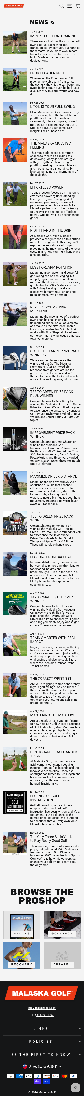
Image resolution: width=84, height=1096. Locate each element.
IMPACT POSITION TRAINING (53, 36)
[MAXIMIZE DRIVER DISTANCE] (15, 483)
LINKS (41, 1029)
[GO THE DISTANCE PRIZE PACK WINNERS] (15, 358)
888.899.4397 (45, 1014)
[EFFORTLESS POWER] (15, 194)
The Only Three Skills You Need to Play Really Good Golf (54, 839)
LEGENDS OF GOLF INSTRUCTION (45, 798)
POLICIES (41, 1041)
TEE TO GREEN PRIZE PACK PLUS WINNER (51, 394)
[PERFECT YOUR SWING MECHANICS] (15, 314)
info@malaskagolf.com (42, 1007)
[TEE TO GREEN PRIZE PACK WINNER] (15, 523)
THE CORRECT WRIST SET (50, 678)
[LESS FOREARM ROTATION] (15, 274)
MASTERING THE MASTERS (52, 715)
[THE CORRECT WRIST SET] (15, 685)
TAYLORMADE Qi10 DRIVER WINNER (51, 599)
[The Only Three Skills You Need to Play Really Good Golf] (15, 843)
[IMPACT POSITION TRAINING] (15, 42)
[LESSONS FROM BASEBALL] (15, 564)
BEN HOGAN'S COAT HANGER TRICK (53, 754)
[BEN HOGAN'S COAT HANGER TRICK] (15, 759)
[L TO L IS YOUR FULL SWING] (15, 113)
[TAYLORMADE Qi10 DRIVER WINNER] (15, 604)
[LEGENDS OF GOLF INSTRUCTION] (15, 803)
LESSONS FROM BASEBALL (52, 557)
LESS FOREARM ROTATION (51, 267)
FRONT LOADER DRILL (47, 73)
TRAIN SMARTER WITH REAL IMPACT (53, 640)
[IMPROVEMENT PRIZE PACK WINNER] (15, 439)
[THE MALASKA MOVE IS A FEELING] (15, 150)
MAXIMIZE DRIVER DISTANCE (53, 476)
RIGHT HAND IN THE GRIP (50, 230)
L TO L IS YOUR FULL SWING (52, 107)
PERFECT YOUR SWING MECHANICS (48, 309)
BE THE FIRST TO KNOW (41, 1054)
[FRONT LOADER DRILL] (15, 79)
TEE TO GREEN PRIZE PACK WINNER (51, 518)
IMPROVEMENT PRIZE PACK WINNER (52, 435)
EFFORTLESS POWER (46, 187)
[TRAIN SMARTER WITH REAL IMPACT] (15, 644)
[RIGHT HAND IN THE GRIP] (15, 237)
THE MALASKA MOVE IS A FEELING (50, 145)
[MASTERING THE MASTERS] (15, 722)
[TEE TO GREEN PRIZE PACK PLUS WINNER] (15, 398)
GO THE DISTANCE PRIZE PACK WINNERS (55, 353)
